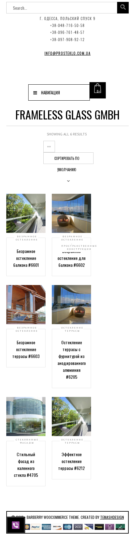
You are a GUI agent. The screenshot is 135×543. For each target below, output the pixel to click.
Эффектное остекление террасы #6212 (71, 461)
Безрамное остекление (27, 238)
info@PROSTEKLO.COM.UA (68, 53)
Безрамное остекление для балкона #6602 (71, 258)
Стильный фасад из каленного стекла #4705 (26, 464)
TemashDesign (112, 517)
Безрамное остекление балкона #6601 (26, 258)
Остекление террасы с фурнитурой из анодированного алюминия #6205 (71, 359)
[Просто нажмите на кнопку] (16, 524)
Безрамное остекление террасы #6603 (26, 349)
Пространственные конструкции (79, 247)
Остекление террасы (72, 329)
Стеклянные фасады (27, 441)
